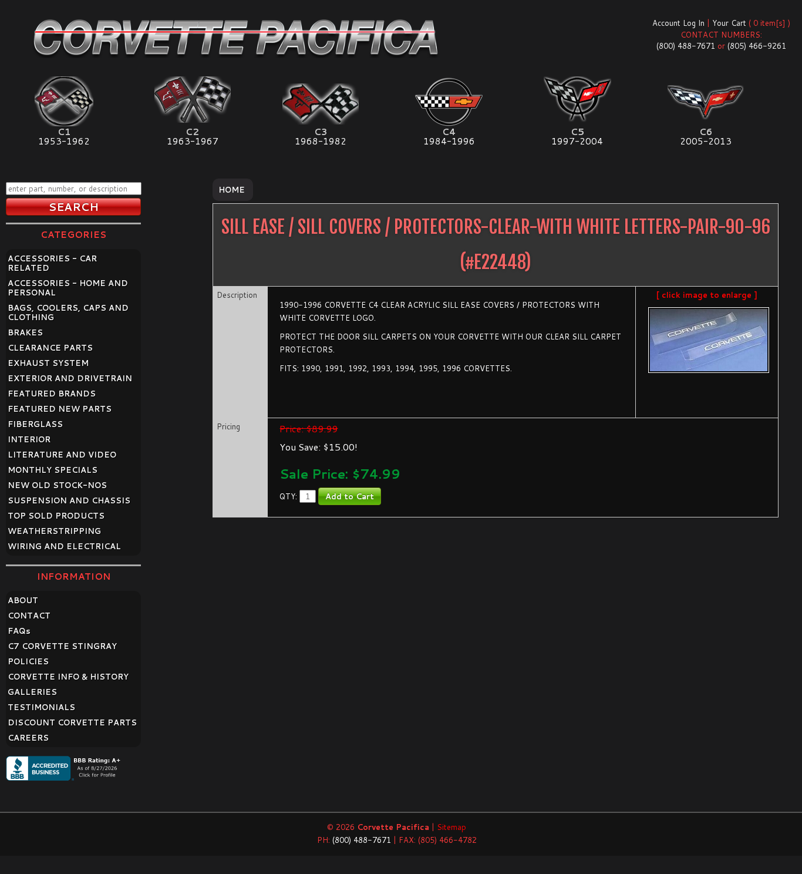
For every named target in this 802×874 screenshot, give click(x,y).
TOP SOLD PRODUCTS (56, 515)
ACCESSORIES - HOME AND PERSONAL (68, 288)
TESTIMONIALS (41, 707)
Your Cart (729, 23)
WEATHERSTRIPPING (54, 531)
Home (231, 189)
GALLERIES (32, 692)
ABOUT (23, 600)
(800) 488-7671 (685, 46)
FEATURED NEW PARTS (60, 409)
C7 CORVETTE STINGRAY (62, 646)
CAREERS (28, 737)
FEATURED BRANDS (52, 393)
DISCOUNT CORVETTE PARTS (72, 722)
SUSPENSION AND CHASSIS (69, 500)
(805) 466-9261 (756, 46)
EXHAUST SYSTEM (48, 363)
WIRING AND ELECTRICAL (64, 546)
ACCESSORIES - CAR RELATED (52, 263)
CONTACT (29, 615)
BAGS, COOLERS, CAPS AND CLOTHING (68, 312)
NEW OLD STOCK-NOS (57, 485)
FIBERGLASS (35, 424)
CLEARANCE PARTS (50, 347)
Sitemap (451, 827)
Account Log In (678, 23)
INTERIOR (29, 439)
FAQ (19, 631)
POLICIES (28, 661)
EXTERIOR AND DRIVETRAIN (70, 378)
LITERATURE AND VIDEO (62, 454)
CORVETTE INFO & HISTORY (68, 676)
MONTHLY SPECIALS (52, 470)
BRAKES (25, 332)
